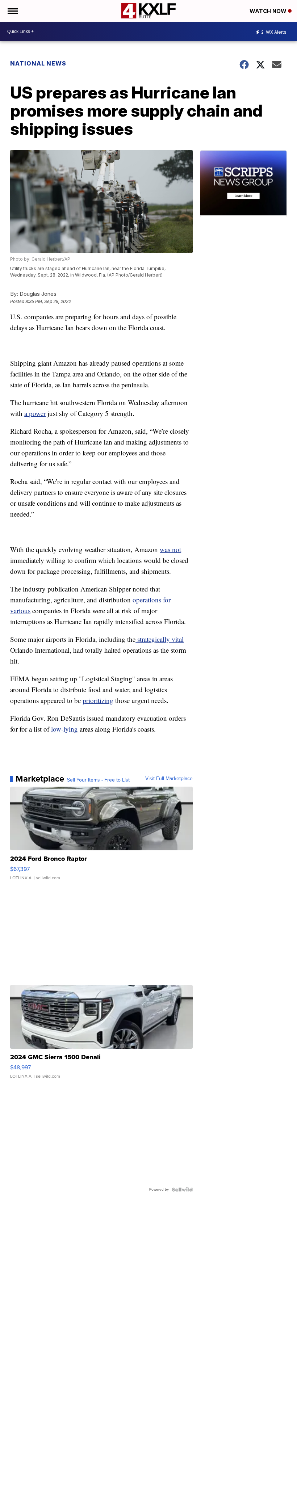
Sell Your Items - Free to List (98, 780)
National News (38, 63)
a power (35, 413)
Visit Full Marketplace (169, 778)
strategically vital (159, 639)
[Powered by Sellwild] (182, 1189)
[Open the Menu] (12, 11)
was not (170, 549)
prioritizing (98, 700)
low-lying (65, 728)
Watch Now (269, 11)
